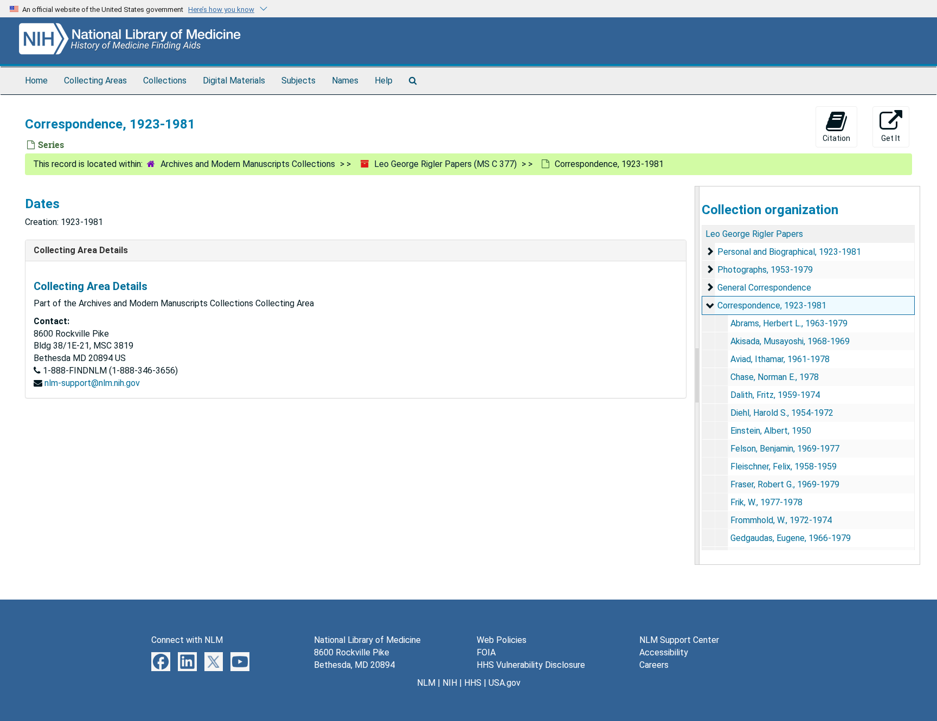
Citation (836, 138)
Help (384, 80)
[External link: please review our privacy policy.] (160, 661)
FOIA (486, 652)
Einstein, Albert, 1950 (770, 431)
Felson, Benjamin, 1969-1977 (784, 448)
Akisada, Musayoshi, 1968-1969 (790, 341)
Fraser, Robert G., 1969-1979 (784, 484)
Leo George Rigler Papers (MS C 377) (445, 164)
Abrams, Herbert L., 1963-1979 (789, 323)
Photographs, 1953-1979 (765, 270)
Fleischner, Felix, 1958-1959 (783, 466)
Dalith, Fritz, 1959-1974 (775, 395)
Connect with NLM (187, 640)
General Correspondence (764, 287)
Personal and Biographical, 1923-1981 (789, 252)
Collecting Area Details (81, 250)
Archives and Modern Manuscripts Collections (248, 164)
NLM (426, 683)
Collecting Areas (95, 80)
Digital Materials (234, 80)
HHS (473, 683)
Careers (654, 665)
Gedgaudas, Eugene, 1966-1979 (790, 538)
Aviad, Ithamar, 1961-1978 (780, 359)
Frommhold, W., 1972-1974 (781, 520)
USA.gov (505, 683)
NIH (449, 683)
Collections (165, 80)
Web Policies (502, 640)
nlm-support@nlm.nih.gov (92, 383)
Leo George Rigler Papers (754, 234)
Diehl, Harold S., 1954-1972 (781, 413)
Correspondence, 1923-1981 (771, 305)
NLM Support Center (679, 640)
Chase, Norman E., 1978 (774, 377)
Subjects (298, 80)
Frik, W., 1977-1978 (766, 502)
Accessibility (663, 652)
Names (345, 80)
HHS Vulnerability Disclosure (531, 665)
